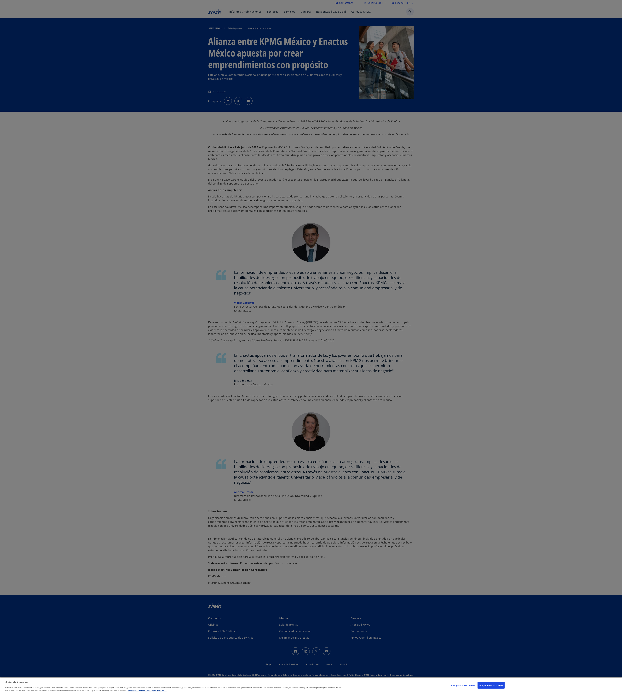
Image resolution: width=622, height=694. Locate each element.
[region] (311, 685)
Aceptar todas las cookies (491, 685)
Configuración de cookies (463, 685)
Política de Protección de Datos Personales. (147, 690)
